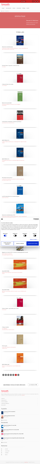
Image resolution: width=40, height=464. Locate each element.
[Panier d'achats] (35, 1)
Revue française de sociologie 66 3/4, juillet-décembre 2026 (14, 437)
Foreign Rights (4, 400)
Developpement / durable (7, 21)
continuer (23, 395)
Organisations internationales (20, 21)
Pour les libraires (4, 401)
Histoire (13, 8)
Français (24, 1)
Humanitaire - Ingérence (19, 24)
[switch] (15, 235)
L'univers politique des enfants (9, 415)
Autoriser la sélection (20, 243)
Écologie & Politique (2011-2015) (32, 22)
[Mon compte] (38, 1)
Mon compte (3, 405)
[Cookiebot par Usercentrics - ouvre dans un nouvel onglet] (34, 219)
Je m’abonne (32, 384)
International (19, 8)
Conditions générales (5, 403)
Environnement (8, 8)
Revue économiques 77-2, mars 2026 (10, 425)
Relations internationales (7, 19)
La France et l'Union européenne (9, 411)
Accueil (3, 8)
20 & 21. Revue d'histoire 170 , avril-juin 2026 (11, 429)
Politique (23, 8)
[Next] (18, 375)
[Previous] (3, 375)
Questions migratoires (19, 23)
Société (27, 8)
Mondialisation (17, 19)
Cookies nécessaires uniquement (7, 243)
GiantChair (26, 462)
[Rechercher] (33, 1)
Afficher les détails (33, 239)
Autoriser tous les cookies (32, 243)
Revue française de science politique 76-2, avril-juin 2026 (13, 433)
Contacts (3, 398)
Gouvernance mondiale (7, 23)
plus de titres (4, 420)
